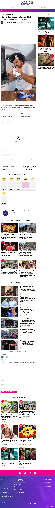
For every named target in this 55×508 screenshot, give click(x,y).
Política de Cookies (18, 489)
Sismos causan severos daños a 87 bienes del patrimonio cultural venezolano (26, 236)
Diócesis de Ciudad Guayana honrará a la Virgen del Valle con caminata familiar (26, 255)
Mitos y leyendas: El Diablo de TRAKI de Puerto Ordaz (46, 50)
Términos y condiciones (19, 492)
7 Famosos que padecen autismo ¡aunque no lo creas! (26, 463)
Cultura (2, 232)
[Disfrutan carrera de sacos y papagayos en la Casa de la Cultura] (9, 334)
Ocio (23, 283)
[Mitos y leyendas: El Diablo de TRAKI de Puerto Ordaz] (46, 41)
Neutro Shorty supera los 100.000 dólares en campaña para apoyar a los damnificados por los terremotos (27, 273)
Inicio (48, 506)
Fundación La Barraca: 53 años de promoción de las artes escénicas (9, 254)
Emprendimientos (18, 484)
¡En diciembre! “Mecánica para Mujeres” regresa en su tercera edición (27, 342)
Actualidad (22, 232)
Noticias (25, 250)
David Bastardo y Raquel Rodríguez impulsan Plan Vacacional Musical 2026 (9, 272)
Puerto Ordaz (31, 250)
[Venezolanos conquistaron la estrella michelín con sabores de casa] (9, 301)
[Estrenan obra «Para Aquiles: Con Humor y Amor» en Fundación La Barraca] (9, 228)
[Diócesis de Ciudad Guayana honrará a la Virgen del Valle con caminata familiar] (27, 246)
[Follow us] (51, 10)
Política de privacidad (18, 486)
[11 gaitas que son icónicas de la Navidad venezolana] (46, 59)
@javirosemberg (25, 113)
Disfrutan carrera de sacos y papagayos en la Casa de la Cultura (28, 331)
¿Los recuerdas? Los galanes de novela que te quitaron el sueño (9, 440)
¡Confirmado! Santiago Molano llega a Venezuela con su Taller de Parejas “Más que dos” (28, 288)
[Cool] (24, 448)
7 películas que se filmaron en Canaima (8, 462)
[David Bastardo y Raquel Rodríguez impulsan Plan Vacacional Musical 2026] (9, 264)
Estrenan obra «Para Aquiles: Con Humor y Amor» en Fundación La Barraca (8, 236)
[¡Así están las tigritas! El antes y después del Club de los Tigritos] (27, 431)
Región (7, 232)
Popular (10, 8)
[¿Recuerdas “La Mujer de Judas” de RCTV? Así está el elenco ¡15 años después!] (9, 407)
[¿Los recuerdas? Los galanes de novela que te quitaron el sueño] (9, 431)
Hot (27, 8)
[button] (2, 357)
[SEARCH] (53, 10)
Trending (44, 8)
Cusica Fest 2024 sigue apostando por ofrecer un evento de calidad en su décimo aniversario (27, 321)
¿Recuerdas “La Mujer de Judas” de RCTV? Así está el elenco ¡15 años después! (9, 417)
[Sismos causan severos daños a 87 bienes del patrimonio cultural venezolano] (27, 228)
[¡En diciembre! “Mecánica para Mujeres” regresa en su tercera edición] (9, 345)
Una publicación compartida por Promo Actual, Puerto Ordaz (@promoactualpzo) (20, 159)
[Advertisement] (18, 34)
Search (53, 491)
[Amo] (5, 401)
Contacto (52, 506)
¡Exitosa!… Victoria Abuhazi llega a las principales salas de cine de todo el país (27, 310)
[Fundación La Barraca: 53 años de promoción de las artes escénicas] (9, 246)
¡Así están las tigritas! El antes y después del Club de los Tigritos (27, 440)
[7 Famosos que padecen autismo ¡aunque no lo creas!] (27, 454)
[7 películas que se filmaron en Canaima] (9, 454)
